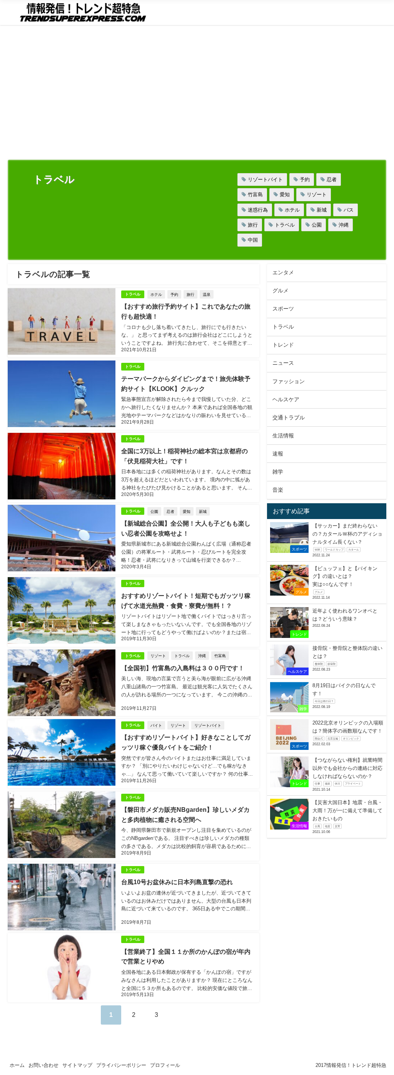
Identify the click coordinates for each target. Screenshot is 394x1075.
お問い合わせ (43, 1065)
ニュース (283, 363)
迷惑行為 (258, 209)
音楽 (277, 489)
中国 (253, 239)
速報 (277, 453)
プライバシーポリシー (121, 1065)
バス (349, 209)
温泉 (206, 294)
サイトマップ (77, 1065)
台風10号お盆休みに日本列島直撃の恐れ (177, 882)
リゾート (317, 194)
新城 (322, 209)
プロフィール (165, 1065)
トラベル (285, 224)
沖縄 (344, 224)
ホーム (17, 1065)
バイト (156, 725)
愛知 (285, 194)
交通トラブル (288, 417)
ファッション (288, 381)
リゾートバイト (265, 179)
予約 (305, 179)
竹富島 (255, 194)
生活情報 (283, 435)
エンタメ (283, 272)
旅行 (253, 224)
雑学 (277, 471)
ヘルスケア (285, 399)
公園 (317, 224)
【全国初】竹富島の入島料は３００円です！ (182, 668)
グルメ (280, 290)
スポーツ (283, 308)
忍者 (332, 179)
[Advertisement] (197, 94)
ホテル (292, 209)
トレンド (283, 344)
